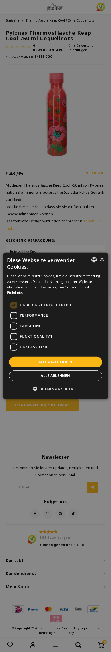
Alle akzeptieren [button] (55, 362)
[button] (55, 388)
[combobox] (94, 260)
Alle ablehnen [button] (55, 375)
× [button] (102, 259)
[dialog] (55, 326)
